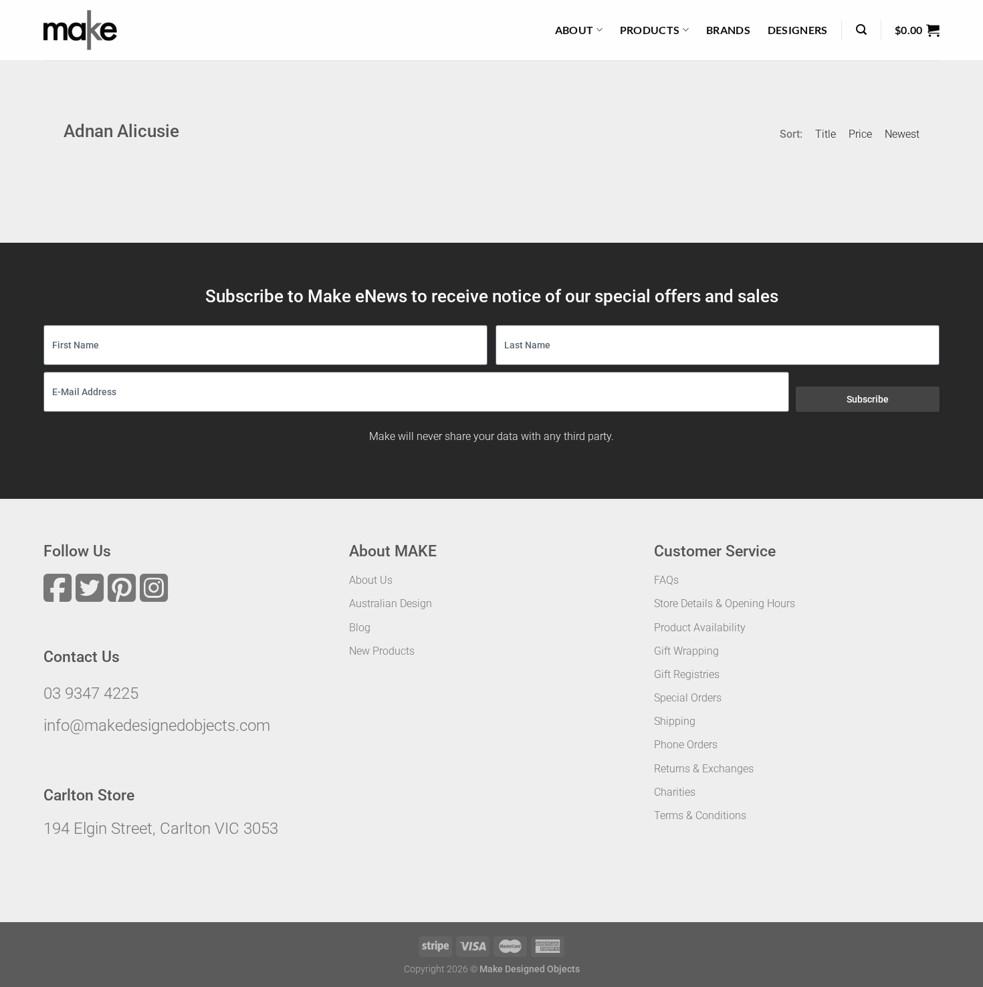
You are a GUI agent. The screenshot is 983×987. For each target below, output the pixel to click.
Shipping (674, 721)
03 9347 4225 (90, 693)
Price (860, 134)
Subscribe (868, 399)
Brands (728, 29)
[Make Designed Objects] (80, 30)
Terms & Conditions (700, 815)
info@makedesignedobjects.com (156, 725)
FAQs (666, 580)
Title (825, 134)
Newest (902, 134)
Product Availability (700, 627)
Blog (359, 627)
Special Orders (688, 697)
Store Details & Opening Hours (724, 603)
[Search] (861, 30)
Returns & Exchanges (704, 768)
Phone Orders (686, 744)
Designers (798, 29)
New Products (382, 651)
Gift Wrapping (686, 651)
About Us (371, 580)
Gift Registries (687, 674)
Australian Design (390, 603)
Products (650, 29)
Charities (674, 792)
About (574, 29)
